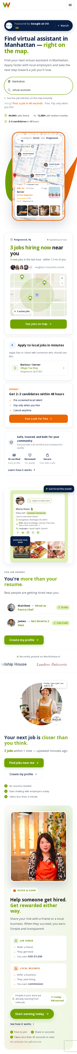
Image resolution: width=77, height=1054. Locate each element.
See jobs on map (36, 324)
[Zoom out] (62, 283)
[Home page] (6, 4)
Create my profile (21, 640)
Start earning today (29, 1014)
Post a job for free (36, 418)
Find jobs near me (21, 763)
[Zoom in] (62, 278)
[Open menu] (70, 5)
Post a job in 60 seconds (28, 103)
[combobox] (41, 81)
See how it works (20, 1024)
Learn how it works (20, 470)
